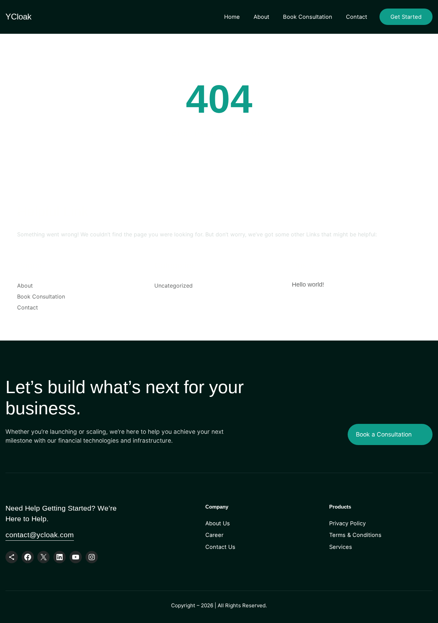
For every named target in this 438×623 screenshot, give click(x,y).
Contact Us (220, 546)
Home (232, 16)
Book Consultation (307, 16)
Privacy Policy (347, 523)
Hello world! (308, 284)
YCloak (18, 16)
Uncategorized (173, 285)
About (261, 16)
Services (340, 546)
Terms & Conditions (355, 534)
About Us (217, 523)
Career (214, 534)
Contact (356, 16)
